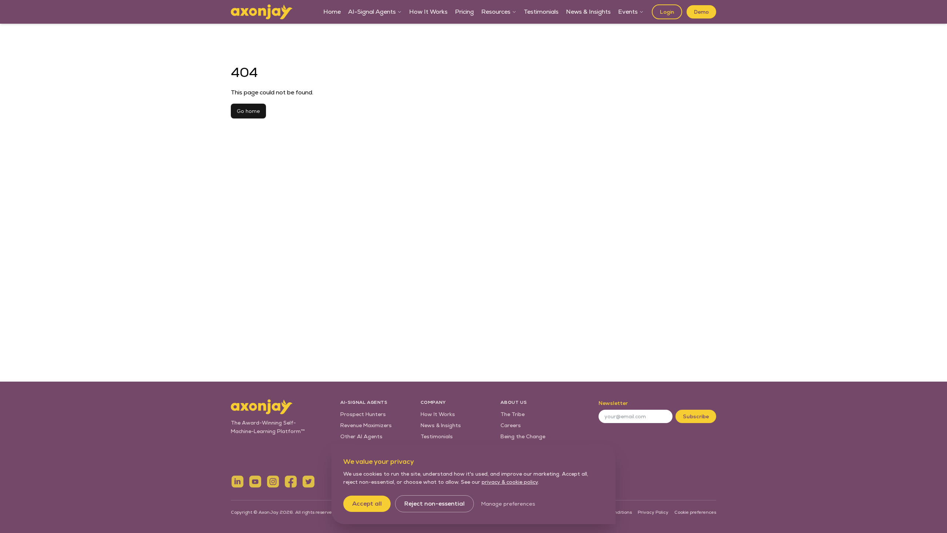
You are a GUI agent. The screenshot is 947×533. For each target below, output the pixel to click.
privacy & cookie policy (510, 482)
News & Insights (588, 12)
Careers (511, 425)
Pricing (464, 12)
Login (667, 12)
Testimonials (541, 12)
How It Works (428, 12)
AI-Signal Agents (372, 12)
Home (332, 12)
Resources (495, 12)
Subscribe (696, 416)
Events (628, 12)
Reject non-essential (434, 503)
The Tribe (513, 414)
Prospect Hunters (363, 414)
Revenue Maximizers (366, 425)
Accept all (367, 503)
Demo (701, 12)
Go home (248, 111)
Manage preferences (508, 503)
